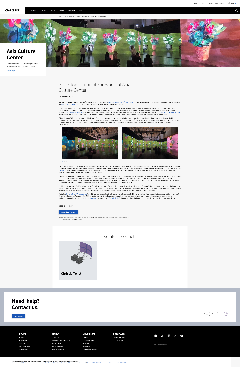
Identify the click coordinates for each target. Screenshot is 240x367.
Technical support (57, 346)
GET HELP (55, 334)
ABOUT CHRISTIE (89, 334)
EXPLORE (22, 334)
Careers (85, 337)
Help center (72, 10)
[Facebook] (155, 336)
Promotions (23, 340)
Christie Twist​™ (114, 198)
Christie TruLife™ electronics (76, 194)
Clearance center (24, 346)
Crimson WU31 (162, 112)
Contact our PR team (68, 212)
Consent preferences (35, 362)
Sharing (9, 70)
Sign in (233, 3)
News (195, 3)
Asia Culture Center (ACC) (70, 104)
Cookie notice (26, 362)
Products (33, 10)
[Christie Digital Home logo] (12, 10)
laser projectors (174, 112)
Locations (86, 343)
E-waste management (81, 362)
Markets (43, 10)
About (81, 10)
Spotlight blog (23, 349)
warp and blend (92, 198)
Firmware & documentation (61, 340)
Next (173, 142)
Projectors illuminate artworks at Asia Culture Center (90, 16)
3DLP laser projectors (128, 102)
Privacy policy (44, 362)
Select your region (161, 341)
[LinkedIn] (169, 336)
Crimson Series (113, 102)
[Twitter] (162, 336)
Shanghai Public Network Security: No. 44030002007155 (116, 362)
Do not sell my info (61, 362)
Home (60, 16)
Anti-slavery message (71, 362)
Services (61, 10)
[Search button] (236, 10)
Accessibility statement (90, 349)
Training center (57, 343)
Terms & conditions (52, 362)
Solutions (52, 10)
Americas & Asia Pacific (216, 3)
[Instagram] (175, 336)
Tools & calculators (58, 349)
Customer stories (88, 340)
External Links (119, 334)
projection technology (74, 112)
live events (62, 170)
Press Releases (69, 16)
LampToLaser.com (118, 337)
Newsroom (86, 346)
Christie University (119, 340)
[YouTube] (181, 336)
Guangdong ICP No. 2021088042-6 (94, 362)
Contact (203, 3)
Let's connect (18, 316)
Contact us (55, 337)
